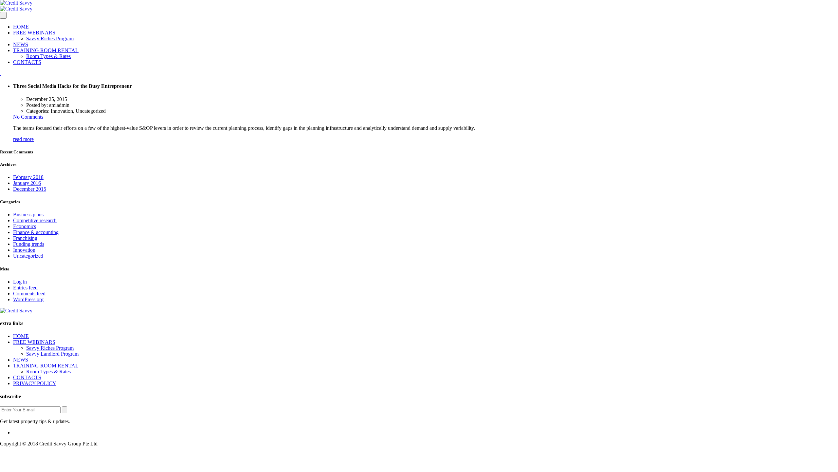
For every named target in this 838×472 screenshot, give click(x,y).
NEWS (20, 44)
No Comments (28, 117)
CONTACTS (27, 62)
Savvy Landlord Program (52, 354)
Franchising (25, 238)
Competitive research (35, 220)
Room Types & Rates (48, 56)
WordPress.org (28, 299)
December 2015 (29, 189)
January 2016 (27, 183)
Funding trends (28, 244)
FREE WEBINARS (34, 32)
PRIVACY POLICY (34, 383)
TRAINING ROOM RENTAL (46, 50)
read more (23, 139)
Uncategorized (28, 256)
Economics (24, 226)
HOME (21, 27)
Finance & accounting (36, 232)
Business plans (28, 214)
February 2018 (28, 177)
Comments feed (29, 293)
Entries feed (25, 287)
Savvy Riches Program (50, 38)
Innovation (24, 250)
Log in (20, 282)
